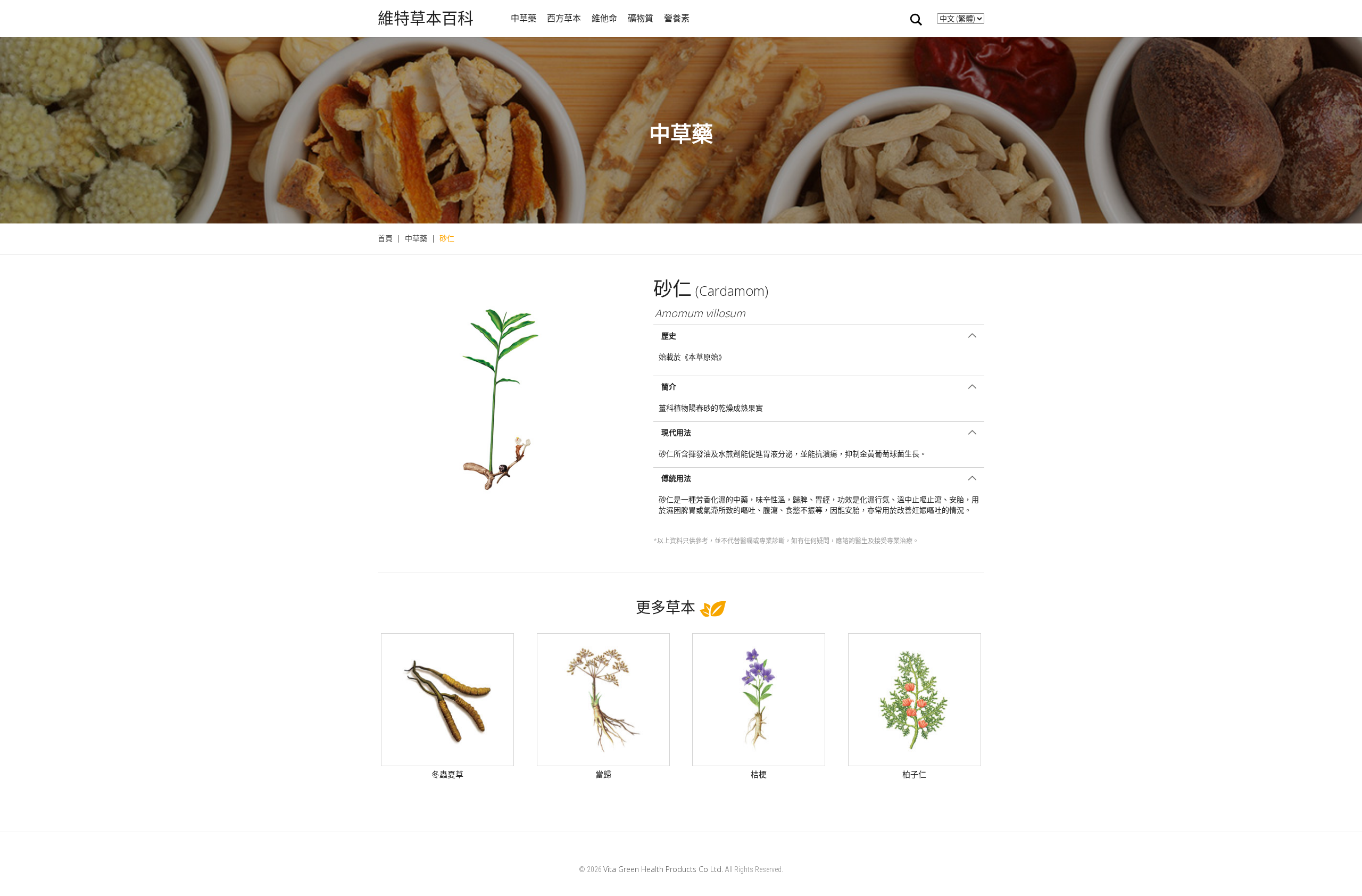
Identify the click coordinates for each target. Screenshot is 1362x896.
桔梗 (759, 774)
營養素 (677, 18)
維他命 (604, 18)
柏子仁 (914, 774)
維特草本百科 (426, 18)
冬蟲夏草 (447, 774)
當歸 (603, 774)
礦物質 (640, 18)
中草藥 (523, 18)
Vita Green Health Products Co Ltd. (663, 869)
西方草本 (564, 18)
